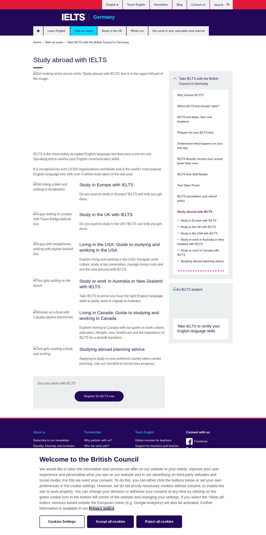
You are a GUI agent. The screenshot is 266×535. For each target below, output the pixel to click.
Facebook (200, 441)
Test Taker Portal (188, 185)
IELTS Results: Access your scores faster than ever (200, 161)
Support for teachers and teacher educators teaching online (157, 447)
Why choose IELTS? (190, 95)
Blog (179, 4)
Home (38, 31)
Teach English (136, 4)
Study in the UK (112, 30)
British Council (45, 17)
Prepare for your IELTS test (195, 132)
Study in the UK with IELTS (198, 227)
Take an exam (83, 30)
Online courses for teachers (153, 440)
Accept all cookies (110, 521)
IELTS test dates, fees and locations (194, 119)
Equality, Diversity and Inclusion (54, 445)
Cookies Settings (62, 521)
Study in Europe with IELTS (198, 220)
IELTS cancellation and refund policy (197, 198)
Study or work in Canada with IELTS (198, 252)
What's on (137, 30)
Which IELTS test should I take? (198, 106)
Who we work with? (97, 445)
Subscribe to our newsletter (51, 440)
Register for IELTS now (99, 396)
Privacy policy (101, 508)
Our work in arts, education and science (179, 30)
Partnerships (92, 432)
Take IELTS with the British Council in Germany (198, 81)
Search (230, 5)
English (111, 4)
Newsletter (161, 4)
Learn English (57, 30)
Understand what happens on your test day (200, 146)
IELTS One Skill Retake (192, 174)
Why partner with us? (98, 440)
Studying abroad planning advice (202, 261)
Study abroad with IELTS (194, 211)
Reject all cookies (159, 521)
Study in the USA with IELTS (199, 233)
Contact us (198, 4)
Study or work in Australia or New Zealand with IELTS (200, 242)
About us (39, 432)
